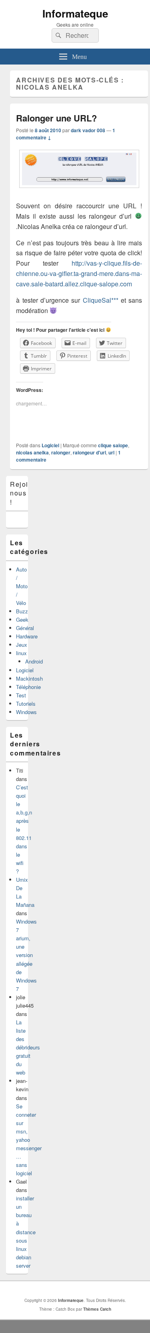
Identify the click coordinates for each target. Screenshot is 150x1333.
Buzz (22, 611)
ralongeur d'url (89, 452)
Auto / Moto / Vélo (22, 586)
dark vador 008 (88, 130)
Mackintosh (29, 678)
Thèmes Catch (97, 1309)
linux (21, 653)
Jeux (21, 644)
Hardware (27, 636)
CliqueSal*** (102, 300)
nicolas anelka (32, 452)
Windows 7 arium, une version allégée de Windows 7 (26, 955)
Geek (22, 619)
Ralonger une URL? (56, 118)
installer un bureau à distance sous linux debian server (26, 1231)
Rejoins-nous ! (24, 493)
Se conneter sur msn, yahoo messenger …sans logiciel (29, 1139)
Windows (26, 712)
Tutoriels (26, 703)
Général (25, 628)
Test (21, 695)
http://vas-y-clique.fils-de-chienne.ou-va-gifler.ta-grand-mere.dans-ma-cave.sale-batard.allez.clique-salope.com (79, 273)
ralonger (60, 452)
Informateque (75, 13)
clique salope (113, 445)
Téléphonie (28, 687)
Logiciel (50, 445)
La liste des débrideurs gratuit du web (28, 1047)
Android (34, 661)
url (111, 452)
